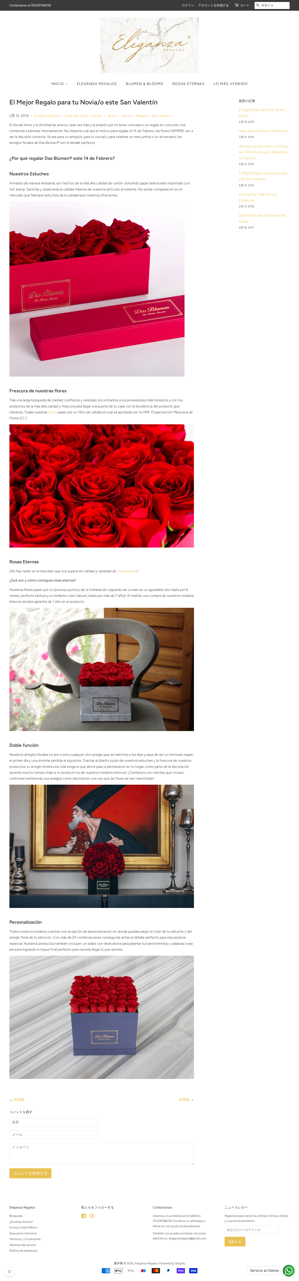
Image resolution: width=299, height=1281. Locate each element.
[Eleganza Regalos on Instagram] (91, 1217)
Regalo (141, 116)
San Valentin (161, 116)
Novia (111, 116)
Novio (126, 116)
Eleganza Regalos (97, 84)
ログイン (188, 5)
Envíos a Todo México (23, 1227)
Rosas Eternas (188, 84)
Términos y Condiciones (24, 1239)
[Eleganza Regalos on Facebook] (83, 1217)
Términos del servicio (22, 1245)
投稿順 (19, 1100)
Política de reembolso (23, 1250)
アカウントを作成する (213, 5)
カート (245, 5)
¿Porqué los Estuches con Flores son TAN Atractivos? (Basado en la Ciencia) (263, 152)
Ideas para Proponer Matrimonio (263, 131)
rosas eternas (127, 571)
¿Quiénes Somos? (21, 1221)
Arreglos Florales (46, 116)
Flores (97, 116)
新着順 (184, 1100)
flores (52, 412)
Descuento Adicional (23, 1233)
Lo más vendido (231, 84)
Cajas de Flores (76, 116)
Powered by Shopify (172, 1263)
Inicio (58, 84)
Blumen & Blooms (145, 84)
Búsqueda (16, 1216)
